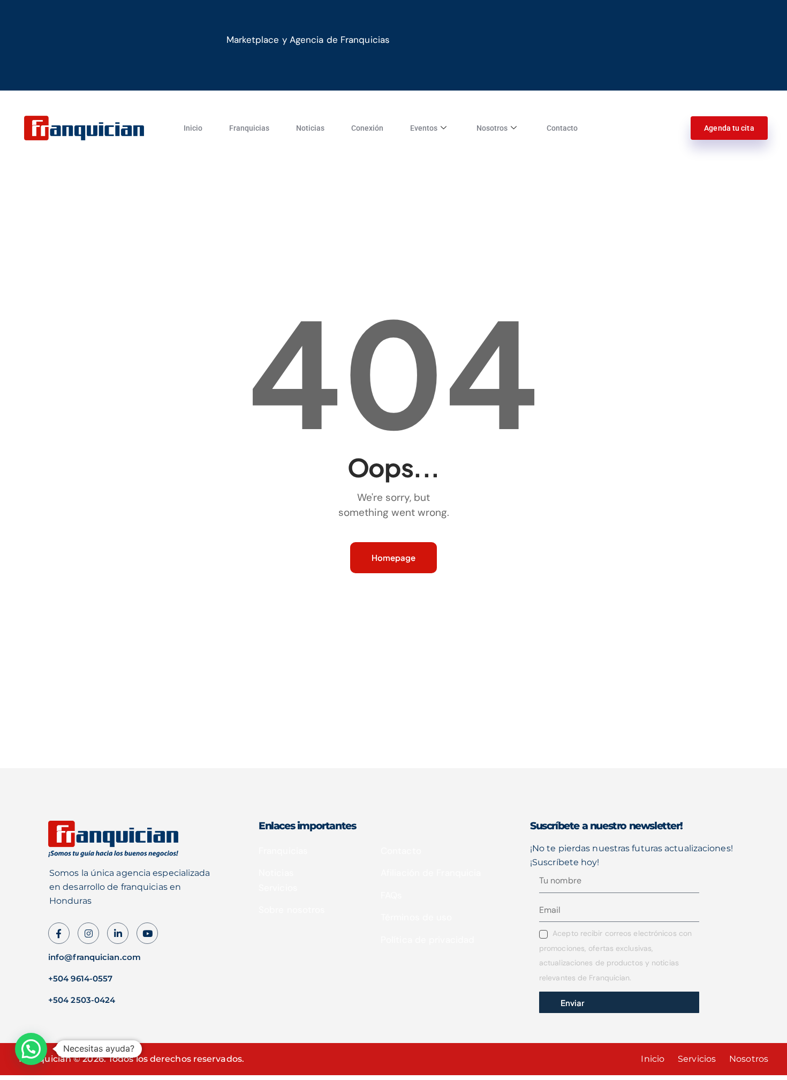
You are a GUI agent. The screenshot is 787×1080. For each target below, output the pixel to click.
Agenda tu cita (729, 128)
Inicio (193, 128)
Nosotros (492, 128)
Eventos (423, 128)
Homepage (393, 557)
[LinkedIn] (117, 933)
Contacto (562, 128)
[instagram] (88, 933)
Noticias (310, 128)
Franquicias (249, 128)
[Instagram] (147, 933)
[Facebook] (59, 933)
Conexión (367, 128)
